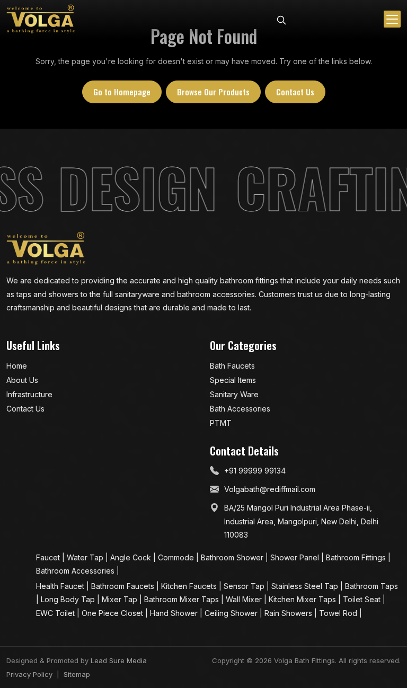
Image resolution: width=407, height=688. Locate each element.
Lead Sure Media (119, 660)
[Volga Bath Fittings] (40, 19)
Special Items (233, 380)
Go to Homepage (122, 91)
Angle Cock (131, 557)
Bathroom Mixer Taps (182, 599)
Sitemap (77, 674)
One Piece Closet (113, 613)
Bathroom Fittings (357, 557)
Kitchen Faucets (190, 586)
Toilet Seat (363, 599)
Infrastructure (29, 394)
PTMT (221, 422)
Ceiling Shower (232, 613)
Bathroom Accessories (76, 570)
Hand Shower (175, 613)
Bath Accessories (240, 408)
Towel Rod (339, 613)
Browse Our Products (213, 91)
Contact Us (295, 91)
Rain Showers (289, 613)
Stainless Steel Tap (305, 586)
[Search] (281, 19)
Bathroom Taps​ (371, 586)
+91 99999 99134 (255, 470)
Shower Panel (295, 557)
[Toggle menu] (392, 19)
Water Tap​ (86, 557)
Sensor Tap (245, 586)
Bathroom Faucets (123, 586)
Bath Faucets (232, 365)
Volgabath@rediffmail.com (269, 489)
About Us (22, 380)
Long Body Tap (69, 599)
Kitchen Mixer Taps (303, 599)
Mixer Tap (120, 599)
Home (16, 365)
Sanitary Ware (234, 394)
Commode (177, 557)
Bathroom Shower (233, 557)
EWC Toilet (56, 613)
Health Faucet (61, 586)
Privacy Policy (29, 674)
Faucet (49, 557)
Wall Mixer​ (245, 599)
